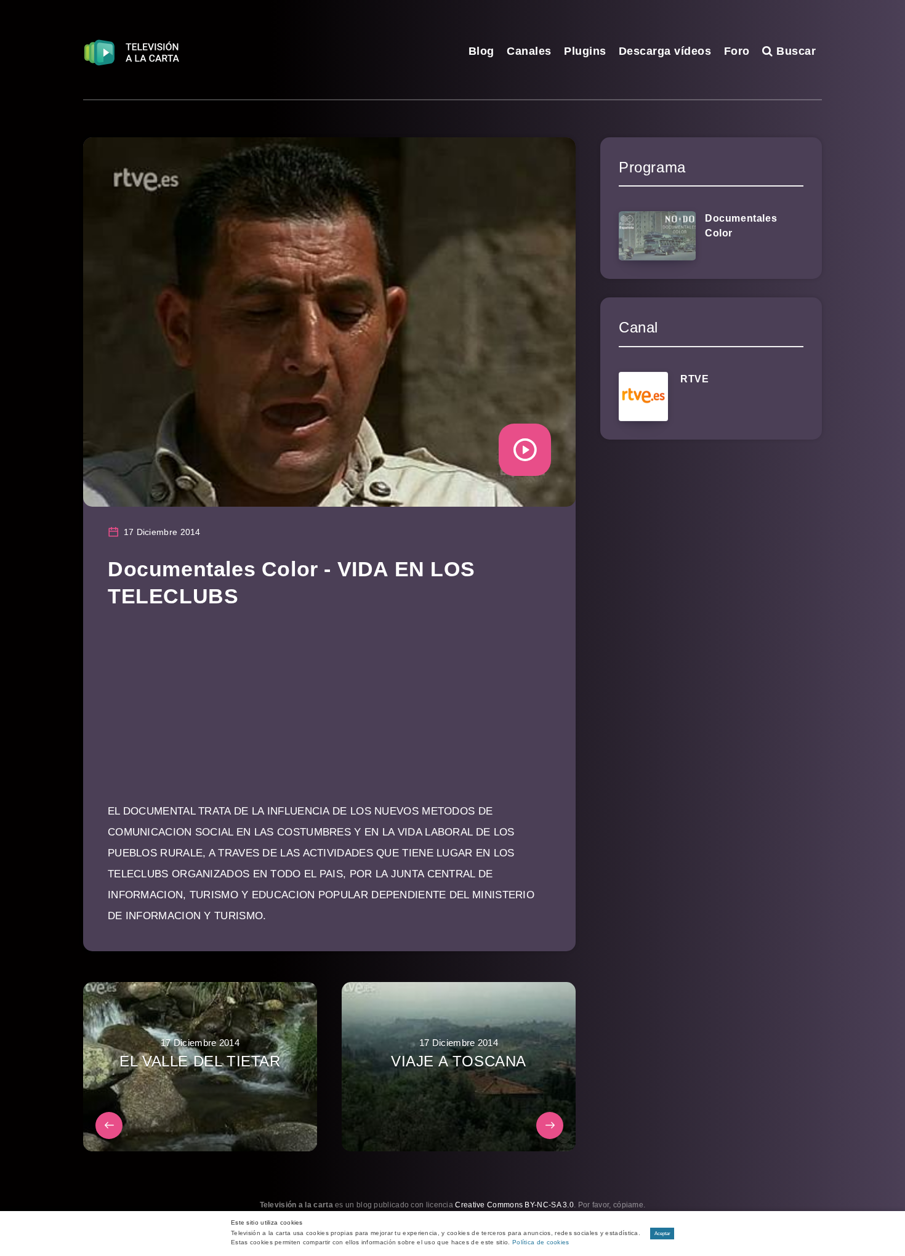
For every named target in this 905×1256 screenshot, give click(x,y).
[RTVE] (643, 396)
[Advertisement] (329, 715)
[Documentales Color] (657, 235)
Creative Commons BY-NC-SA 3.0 (514, 1205)
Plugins (585, 51)
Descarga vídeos (665, 51)
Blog (481, 51)
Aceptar (662, 1233)
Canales (529, 51)
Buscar (794, 51)
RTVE (694, 379)
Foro (737, 51)
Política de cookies (540, 1242)
